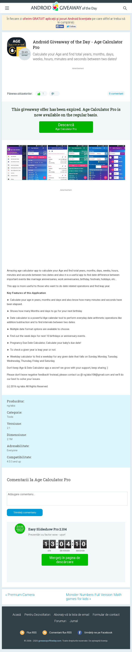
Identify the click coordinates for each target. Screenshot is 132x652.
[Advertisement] (80, 78)
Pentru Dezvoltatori (37, 614)
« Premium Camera (20, 595)
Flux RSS (32, 632)
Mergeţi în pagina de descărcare (64, 560)
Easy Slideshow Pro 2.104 (47, 529)
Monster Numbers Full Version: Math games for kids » (94, 597)
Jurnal (74, 621)
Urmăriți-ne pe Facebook (98, 632)
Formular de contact (106, 614)
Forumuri (60, 621)
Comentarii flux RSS (60, 632)
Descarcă (66, 127)
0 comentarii (116, 93)
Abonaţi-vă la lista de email (71, 614)
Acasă (17, 614)
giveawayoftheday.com (49, 640)
